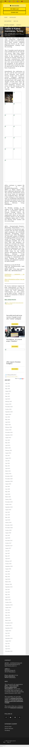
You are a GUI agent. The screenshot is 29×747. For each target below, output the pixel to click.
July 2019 (7, 512)
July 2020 (7, 486)
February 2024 (8, 427)
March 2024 (8, 424)
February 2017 (8, 561)
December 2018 (8, 525)
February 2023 (8, 450)
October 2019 (8, 504)
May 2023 (7, 442)
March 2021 (8, 471)
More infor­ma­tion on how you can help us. (14, 279)
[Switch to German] (5, 1)
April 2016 (7, 579)
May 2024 (7, 419)
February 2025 (8, 401)
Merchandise (15, 5)
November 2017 (9, 540)
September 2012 (9, 638)
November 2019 (9, 501)
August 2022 (8, 453)
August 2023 (8, 437)
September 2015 (9, 586)
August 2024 (8, 414)
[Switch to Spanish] (14, 1)
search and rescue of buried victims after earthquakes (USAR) (14, 701)
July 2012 (7, 643)
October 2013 (8, 625)
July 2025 (7, 393)
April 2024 (7, 422)
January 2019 (8, 522)
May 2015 (7, 594)
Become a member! (9, 24)
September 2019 (9, 507)
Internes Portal (8, 726)
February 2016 (8, 584)
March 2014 (8, 620)
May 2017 (7, 556)
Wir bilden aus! (14, 9)
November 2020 (9, 478)
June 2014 (7, 612)
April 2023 (7, 445)
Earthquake (10, 33)
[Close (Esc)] (4, 745)
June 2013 (7, 635)
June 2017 (7, 553)
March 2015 (8, 599)
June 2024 (7, 417)
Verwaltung (7, 730)
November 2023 (9, 432)
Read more (15, 324)
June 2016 (7, 574)
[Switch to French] (18, 1)
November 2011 (8, 651)
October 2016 (8, 563)
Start (5, 17)
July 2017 (7, 550)
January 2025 (8, 404)
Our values (13, 17)
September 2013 (9, 628)
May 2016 (7, 576)
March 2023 (8, 447)
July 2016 (7, 571)
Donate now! (14, 12)
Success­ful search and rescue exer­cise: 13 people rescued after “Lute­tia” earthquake (14, 317)
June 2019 (7, 514)
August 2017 (8, 548)
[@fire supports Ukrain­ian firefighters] (15, 354)
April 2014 (7, 617)
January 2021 (8, 473)
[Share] (3, 745)
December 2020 (8, 476)
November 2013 (9, 622)
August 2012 (8, 641)
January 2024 (8, 429)
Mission (13, 376)
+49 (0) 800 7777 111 (13, 675)
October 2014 (8, 602)
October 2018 (8, 530)
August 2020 (8, 483)
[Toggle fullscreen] (2, 745)
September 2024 (9, 411)
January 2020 (8, 499)
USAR (16, 376)
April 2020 (7, 494)
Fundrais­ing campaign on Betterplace (14, 274)
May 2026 (7, 388)
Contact (18, 24)
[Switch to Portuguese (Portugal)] (22, 1)
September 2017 (9, 545)
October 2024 (8, 409)
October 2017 (8, 543)
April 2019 (7, 519)
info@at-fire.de (11, 676)
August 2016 (8, 568)
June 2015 (7, 592)
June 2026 (7, 386)
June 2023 (7, 440)
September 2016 (9, 566)
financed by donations (16, 707)
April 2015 (7, 597)
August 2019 (8, 509)
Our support (7, 21)
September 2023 (9, 435)
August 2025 (8, 391)
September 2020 (9, 481)
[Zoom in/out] (0, 745)
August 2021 (8, 458)
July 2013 (7, 633)
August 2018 (8, 532)
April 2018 (7, 538)
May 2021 (7, 465)
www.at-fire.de (12, 677)
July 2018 (7, 535)
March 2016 (8, 581)
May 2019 (7, 517)
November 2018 (9, 527)
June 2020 (7, 489)
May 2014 (7, 615)
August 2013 (8, 630)
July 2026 (7, 383)
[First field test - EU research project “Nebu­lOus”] (15, 331)
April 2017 (7, 558)
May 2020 (7, 491)
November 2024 (9, 406)
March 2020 (8, 496)
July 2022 (7, 455)
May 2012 (7, 646)
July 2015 (7, 589)
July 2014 (7, 610)
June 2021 (7, 463)
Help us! (16, 21)
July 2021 (7, 460)
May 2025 (7, 396)
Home (6, 33)
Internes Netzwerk (9, 728)
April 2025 (7, 398)
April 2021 (7, 468)
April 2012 (7, 648)
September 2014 (9, 604)
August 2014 (8, 607)
